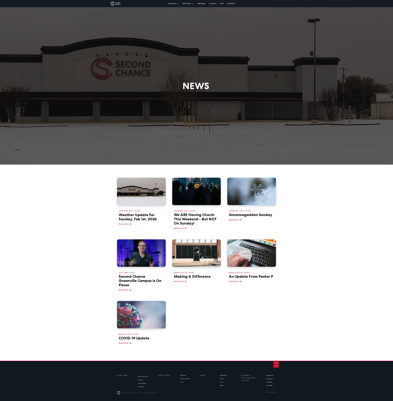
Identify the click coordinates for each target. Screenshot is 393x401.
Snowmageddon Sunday (250, 215)
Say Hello (269, 385)
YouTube (269, 382)
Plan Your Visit (143, 376)
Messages (223, 375)
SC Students (207, 5)
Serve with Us (185, 379)
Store (222, 379)
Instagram (269, 375)
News (222, 385)
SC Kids (197, 5)
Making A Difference (192, 276)
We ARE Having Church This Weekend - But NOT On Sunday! (195, 219)
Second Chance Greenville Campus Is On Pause (140, 280)
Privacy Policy (271, 392)
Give (208, 5)
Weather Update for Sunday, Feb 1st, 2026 (138, 217)
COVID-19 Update (134, 338)
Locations (141, 387)
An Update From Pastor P (251, 276)
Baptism (183, 375)
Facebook (269, 379)
